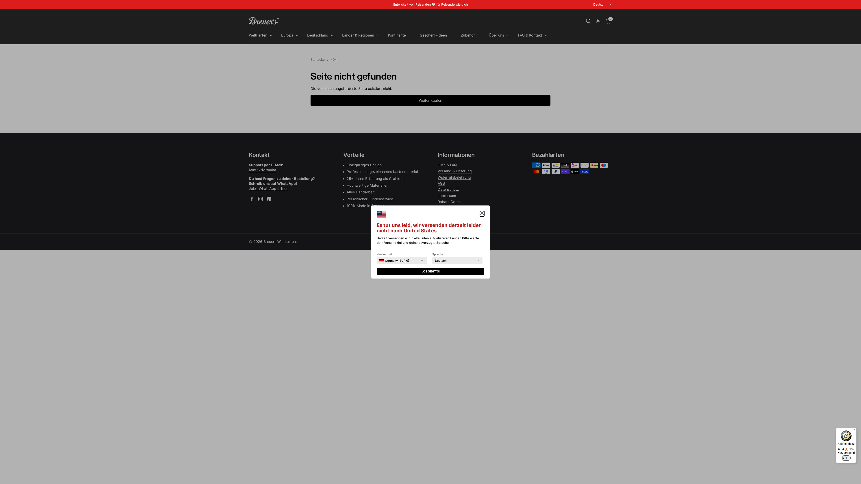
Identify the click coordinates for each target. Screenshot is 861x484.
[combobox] (394, 260)
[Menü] (854, 430)
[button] (482, 213)
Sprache (437, 254)
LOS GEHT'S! (431, 271)
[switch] (846, 458)
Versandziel (384, 254)
